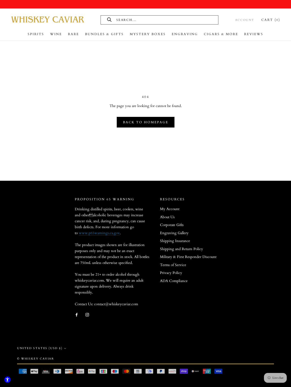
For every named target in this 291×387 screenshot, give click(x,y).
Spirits (36, 34)
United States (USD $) (40, 348)
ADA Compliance (174, 280)
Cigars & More (221, 34)
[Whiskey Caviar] (48, 19)
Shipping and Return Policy (181, 249)
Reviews (253, 34)
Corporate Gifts (172, 224)
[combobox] (164, 20)
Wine (56, 34)
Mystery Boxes (148, 34)
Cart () (270, 20)
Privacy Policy (171, 272)
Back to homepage (145, 122)
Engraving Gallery (174, 233)
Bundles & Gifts (104, 34)
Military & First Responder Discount (188, 256)
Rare (73, 34)
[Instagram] (87, 314)
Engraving (185, 34)
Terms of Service (173, 264)
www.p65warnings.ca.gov (99, 233)
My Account (169, 208)
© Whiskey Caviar (35, 359)
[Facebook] (76, 314)
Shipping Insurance (175, 240)
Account (244, 20)
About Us (167, 217)
